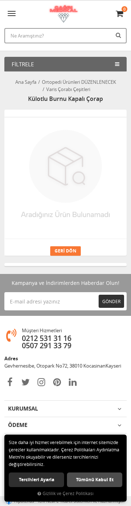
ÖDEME (17, 425)
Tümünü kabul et (95, 479)
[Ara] (119, 35)
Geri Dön (65, 251)
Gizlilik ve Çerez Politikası (68, 493)
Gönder (111, 301)
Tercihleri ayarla (36, 479)
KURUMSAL (23, 408)
